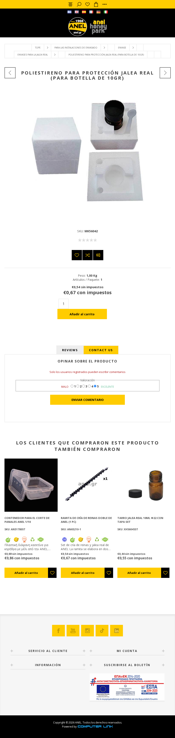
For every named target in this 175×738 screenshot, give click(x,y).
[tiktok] (102, 630)
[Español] (83, 12)
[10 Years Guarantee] (64, 542)
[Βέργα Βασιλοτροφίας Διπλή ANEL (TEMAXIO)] (87, 485)
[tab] (70, 350)
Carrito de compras (96, 4)
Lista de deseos (87, 4)
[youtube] (73, 630)
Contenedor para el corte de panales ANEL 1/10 (27, 520)
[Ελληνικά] (69, 12)
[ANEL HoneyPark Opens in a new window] (97, 27)
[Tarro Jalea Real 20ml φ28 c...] (10, 72)
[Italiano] (105, 12)
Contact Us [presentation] (101, 350)
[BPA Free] (8, 542)
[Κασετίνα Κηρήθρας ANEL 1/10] (31, 485)
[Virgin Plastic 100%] (40, 542)
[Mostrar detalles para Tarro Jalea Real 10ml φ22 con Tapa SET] (144, 485)
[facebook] (58, 630)
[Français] (91, 12)
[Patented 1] (24, 542)
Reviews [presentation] (70, 350)
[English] (76, 12)
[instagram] (87, 630)
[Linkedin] (116, 630)
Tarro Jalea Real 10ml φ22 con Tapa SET (140, 520)
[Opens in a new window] (95, 726)
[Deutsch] (98, 12)
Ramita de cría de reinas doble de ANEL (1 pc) (86, 520)
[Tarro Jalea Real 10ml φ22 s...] (165, 72)
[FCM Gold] (16, 542)
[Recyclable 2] (32, 542)
